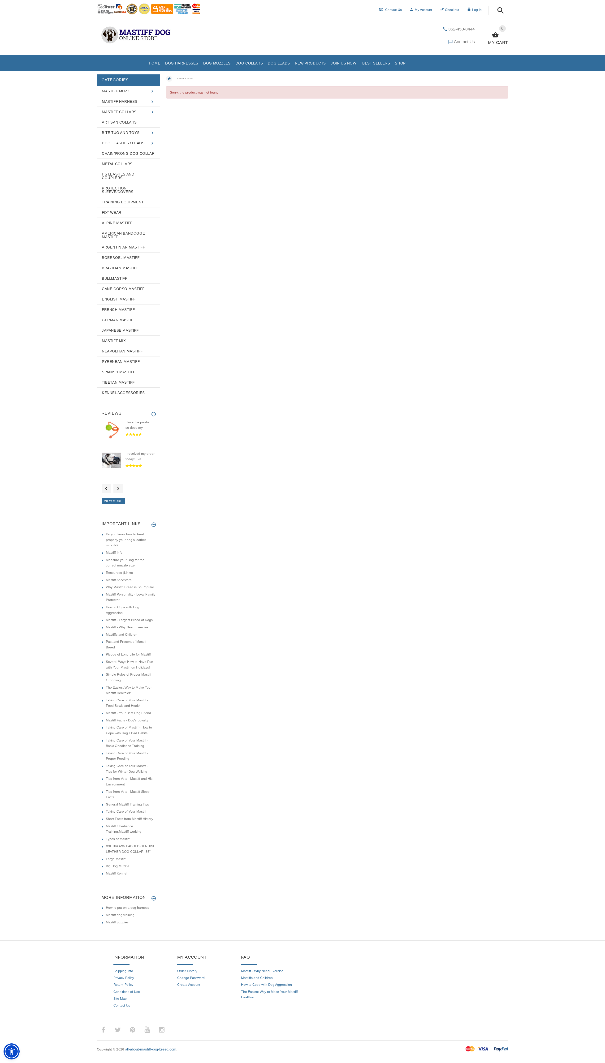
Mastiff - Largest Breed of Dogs (129, 620)
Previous (106, 488)
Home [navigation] (169, 79)
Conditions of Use (126, 992)
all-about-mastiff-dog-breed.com (151, 1049)
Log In (477, 10)
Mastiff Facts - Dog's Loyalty (127, 720)
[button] (499, 10)
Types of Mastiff (118, 839)
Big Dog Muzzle (117, 866)
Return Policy (123, 984)
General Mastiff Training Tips (127, 804)
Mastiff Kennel (116, 873)
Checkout (452, 10)
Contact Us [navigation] (393, 10)
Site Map (120, 998)
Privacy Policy (123, 978)
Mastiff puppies (117, 922)
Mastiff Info (114, 552)
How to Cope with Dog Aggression (266, 984)
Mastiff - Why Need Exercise (127, 627)
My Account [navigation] (423, 10)
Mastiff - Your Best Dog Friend (128, 713)
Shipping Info (123, 971)
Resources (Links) (119, 572)
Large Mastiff (115, 859)
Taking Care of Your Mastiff (126, 811)
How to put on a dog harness (127, 907)
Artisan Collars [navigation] (185, 78)
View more (113, 501)
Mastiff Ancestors (118, 580)
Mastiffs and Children (122, 634)
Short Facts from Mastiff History (129, 819)
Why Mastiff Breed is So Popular (130, 587)
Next (118, 488)
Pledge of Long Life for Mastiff (128, 654)
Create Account (188, 984)
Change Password (191, 978)
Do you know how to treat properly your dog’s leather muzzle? (126, 539)
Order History (187, 971)
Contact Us (464, 41)
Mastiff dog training (120, 915)
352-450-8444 (461, 29)
